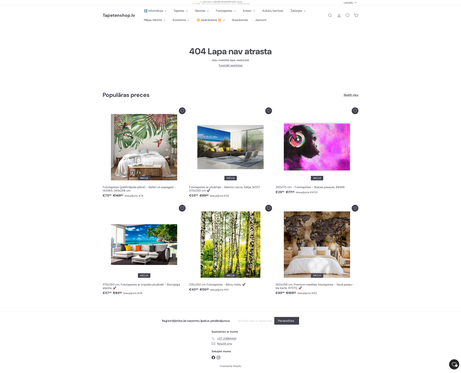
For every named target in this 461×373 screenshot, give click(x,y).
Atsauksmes (240, 20)
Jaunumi (260, 20)
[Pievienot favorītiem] (182, 110)
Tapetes (179, 11)
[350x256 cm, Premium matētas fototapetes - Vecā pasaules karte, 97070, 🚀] (317, 251)
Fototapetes (224, 11)
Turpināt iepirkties (231, 65)
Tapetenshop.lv (119, 15)
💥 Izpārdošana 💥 (209, 20)
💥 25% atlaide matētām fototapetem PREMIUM (221, 2)
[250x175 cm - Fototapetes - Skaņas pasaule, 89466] (317, 152)
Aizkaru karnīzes (272, 11)
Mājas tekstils (153, 20)
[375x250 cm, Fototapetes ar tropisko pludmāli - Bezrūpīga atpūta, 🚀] (144, 251)
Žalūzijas (297, 11)
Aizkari (247, 11)
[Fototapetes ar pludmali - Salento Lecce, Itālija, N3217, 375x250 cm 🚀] (230, 153)
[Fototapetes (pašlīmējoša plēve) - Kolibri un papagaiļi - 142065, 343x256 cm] (144, 153)
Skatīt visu (351, 95)
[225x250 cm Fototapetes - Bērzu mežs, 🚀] (230, 249)
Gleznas (200, 11)
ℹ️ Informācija (154, 11)
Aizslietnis (180, 20)
